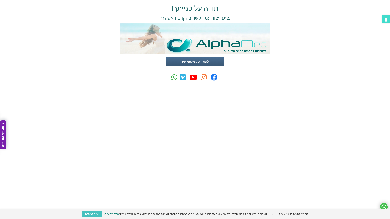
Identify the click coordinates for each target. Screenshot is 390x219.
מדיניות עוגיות (112, 214)
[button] (386, 19)
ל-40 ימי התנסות (3, 135)
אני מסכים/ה (92, 214)
